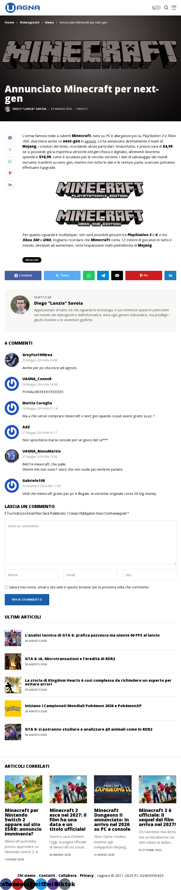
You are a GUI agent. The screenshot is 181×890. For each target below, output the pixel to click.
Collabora (67, 875)
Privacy (87, 875)
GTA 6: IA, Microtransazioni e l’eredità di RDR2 (70, 658)
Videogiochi (29, 22)
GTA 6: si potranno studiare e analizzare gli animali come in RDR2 (88, 729)
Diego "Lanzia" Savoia (29, 108)
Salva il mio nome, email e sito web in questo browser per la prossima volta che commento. (79, 587)
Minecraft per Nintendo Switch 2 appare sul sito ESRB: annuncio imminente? (23, 822)
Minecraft (31, 260)
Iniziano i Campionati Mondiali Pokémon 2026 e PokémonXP (83, 705)
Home (9, 22)
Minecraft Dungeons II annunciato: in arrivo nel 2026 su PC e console (112, 819)
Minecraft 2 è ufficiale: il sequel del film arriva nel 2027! (157, 817)
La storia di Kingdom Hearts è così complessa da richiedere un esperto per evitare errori (98, 682)
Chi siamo (26, 875)
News (49, 22)
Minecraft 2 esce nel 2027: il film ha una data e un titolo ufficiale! (67, 819)
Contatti (47, 875)
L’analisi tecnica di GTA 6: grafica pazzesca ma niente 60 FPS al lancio (92, 635)
